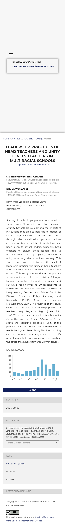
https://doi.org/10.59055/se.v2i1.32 (33, 164)
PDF (33, 390)
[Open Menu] (11, 55)
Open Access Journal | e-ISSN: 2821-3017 (33, 66)
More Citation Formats (19, 442)
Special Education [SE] (27, 61)
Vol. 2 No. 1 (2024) (33, 138)
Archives (16, 138)
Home (6, 138)
